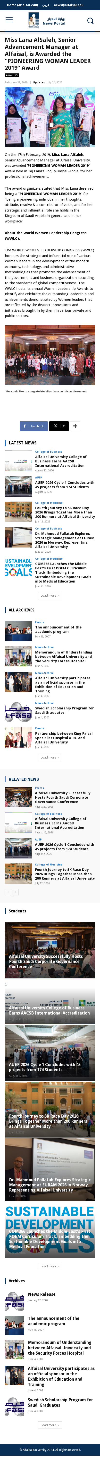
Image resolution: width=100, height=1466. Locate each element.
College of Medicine (49, 503)
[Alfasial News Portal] (50, 20)
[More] (75, 426)
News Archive (44, 647)
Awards (12, 75)
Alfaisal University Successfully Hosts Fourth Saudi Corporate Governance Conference (62, 797)
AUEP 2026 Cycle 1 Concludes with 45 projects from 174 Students (64, 484)
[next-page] (16, 892)
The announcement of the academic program (58, 629)
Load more (48, 595)
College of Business (48, 451)
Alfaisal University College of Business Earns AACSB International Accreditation (61, 461)
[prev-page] (8, 892)
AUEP (38, 477)
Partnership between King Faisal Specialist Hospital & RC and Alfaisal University (63, 737)
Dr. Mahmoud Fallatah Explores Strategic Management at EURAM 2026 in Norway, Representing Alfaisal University (64, 540)
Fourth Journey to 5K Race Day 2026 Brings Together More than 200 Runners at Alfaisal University (65, 512)
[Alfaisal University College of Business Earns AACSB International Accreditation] (18, 460)
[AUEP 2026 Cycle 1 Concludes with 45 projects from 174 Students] (18, 486)
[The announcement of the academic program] (18, 631)
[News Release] (14, 1301)
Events (39, 622)
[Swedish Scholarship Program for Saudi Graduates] (18, 712)
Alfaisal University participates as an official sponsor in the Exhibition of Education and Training (63, 684)
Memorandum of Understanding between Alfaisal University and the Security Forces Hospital (63, 656)
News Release (42, 1294)
